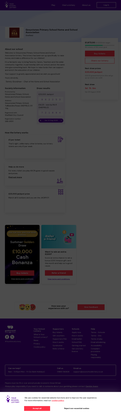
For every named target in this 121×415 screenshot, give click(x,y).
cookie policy (58, 400)
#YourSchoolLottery (13, 342)
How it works (58, 342)
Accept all (37, 408)
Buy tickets (99, 53)
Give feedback (91, 307)
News (36, 340)
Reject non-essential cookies (76, 408)
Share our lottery (99, 60)
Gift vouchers (58, 335)
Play (53, 5)
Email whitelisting (98, 342)
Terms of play (97, 339)
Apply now (76, 332)
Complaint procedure (95, 350)
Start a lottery (68, 5)
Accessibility (96, 345)
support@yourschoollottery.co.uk (88, 371)
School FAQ (77, 342)
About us (86, 5)
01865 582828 (63, 371)
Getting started (79, 345)
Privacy (37, 343)
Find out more (15, 177)
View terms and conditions (22, 279)
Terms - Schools (98, 332)
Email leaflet (77, 339)
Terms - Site (96, 335)
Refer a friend (59, 273)
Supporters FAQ (60, 339)
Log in (106, 5)
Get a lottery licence (77, 350)
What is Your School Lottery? (41, 335)
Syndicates (57, 345)
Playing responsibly (96, 356)
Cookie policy (39, 347)
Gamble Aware (92, 386)
